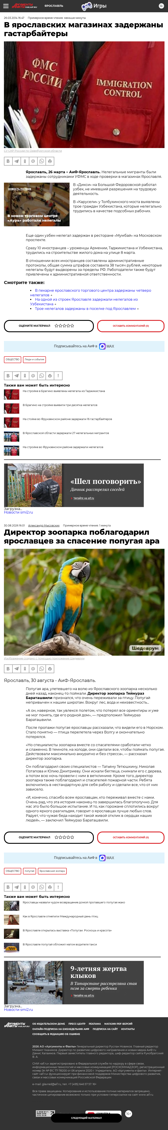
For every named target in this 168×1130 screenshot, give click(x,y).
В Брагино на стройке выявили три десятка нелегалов (60, 405)
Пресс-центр (76, 1023)
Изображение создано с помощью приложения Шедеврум (44, 658)
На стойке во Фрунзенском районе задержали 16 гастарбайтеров (67, 419)
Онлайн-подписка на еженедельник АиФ (60, 1029)
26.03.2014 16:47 (14, 17)
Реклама (95, 1023)
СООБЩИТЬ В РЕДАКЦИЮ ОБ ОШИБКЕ (56, 1034)
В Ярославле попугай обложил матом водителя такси (60, 944)
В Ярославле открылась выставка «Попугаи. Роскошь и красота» (67, 930)
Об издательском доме (48, 1023)
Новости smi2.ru (18, 512)
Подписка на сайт (105, 1029)
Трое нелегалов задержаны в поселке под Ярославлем (85, 309)
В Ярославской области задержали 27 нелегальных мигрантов (66, 433)
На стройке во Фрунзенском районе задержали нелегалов (63, 447)
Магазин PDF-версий (118, 1023)
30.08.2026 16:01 (14, 525)
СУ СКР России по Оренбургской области (33, 150)
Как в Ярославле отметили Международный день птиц (60, 916)
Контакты (128, 1029)
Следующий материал (86, 1118)
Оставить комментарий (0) (131, 326)
